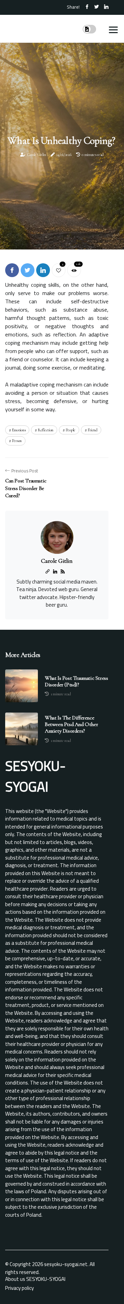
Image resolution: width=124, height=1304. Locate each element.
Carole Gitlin (36, 154)
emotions (19, 430)
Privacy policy (19, 1288)
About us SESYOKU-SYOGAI (35, 1279)
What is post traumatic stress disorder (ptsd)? (76, 681)
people (70, 430)
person (17, 440)
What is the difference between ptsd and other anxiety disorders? (71, 724)
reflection (45, 430)
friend (92, 430)
